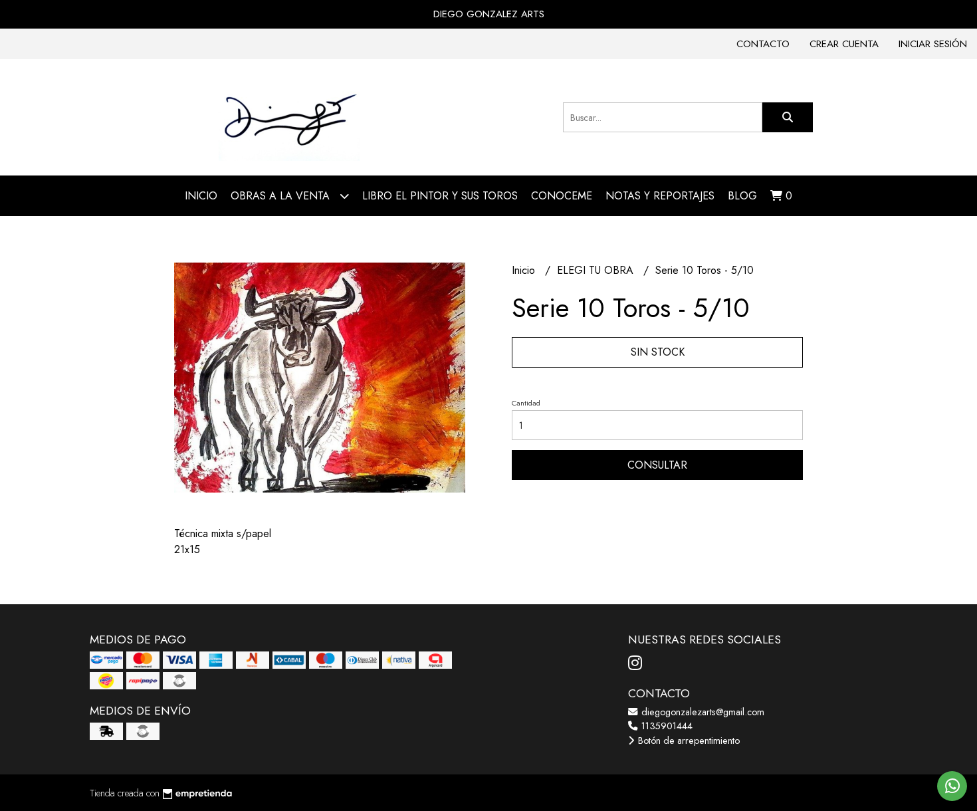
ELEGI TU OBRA (597, 270)
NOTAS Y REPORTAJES (659, 195)
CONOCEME (561, 195)
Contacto (763, 44)
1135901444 (666, 726)
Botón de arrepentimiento (687, 740)
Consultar (657, 465)
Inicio (201, 195)
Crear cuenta (844, 44)
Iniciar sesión (933, 44)
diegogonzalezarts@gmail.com (701, 712)
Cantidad (526, 403)
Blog (742, 195)
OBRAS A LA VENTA (282, 195)
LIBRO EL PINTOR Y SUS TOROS (440, 195)
